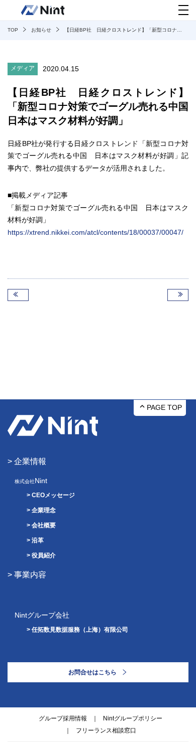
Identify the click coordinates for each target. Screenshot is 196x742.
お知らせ (41, 30)
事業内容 (30, 574)
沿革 (38, 540)
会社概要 (44, 525)
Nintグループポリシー (132, 718)
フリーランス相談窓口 (106, 730)
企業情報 (30, 461)
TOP (13, 30)
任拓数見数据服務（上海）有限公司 (80, 629)
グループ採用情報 (63, 718)
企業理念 (44, 510)
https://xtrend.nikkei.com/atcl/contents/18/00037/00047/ (95, 232)
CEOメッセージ (53, 495)
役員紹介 (44, 555)
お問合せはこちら (92, 672)
